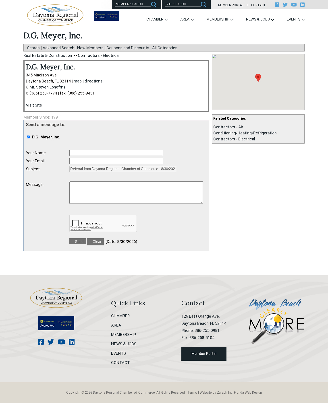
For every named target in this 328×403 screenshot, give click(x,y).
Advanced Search (58, 47)
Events (294, 19)
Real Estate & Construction (47, 55)
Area (185, 19)
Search (33, 47)
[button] (258, 78)
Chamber (155, 19)
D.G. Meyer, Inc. (50, 67)
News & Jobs (258, 19)
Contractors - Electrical (234, 139)
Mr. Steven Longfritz (48, 87)
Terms (192, 393)
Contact (258, 5)
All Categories (164, 47)
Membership (218, 19)
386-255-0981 (207, 330)
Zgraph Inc (225, 393)
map (78, 81)
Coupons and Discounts (127, 47)
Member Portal (230, 5)
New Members (90, 47)
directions (94, 81)
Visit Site (34, 105)
